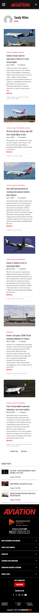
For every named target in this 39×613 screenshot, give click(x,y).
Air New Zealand (16, 97)
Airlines (9, 52)
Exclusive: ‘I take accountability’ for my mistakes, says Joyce (23, 472)
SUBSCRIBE (19, 584)
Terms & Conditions (30, 604)
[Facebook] (13, 595)
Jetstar (13, 156)
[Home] (19, 511)
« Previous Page (13, 451)
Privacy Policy (19, 604)
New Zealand (25, 444)
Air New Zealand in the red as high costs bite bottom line (23, 494)
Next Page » (24, 451)
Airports (15, 128)
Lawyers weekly (19, 373)
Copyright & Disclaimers (5, 604)
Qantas (21, 52)
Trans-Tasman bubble (12, 98)
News (22, 97)
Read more (9, 93)
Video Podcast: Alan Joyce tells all (21, 484)
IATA (12, 373)
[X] (16, 595)
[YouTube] (25, 595)
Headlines (15, 52)
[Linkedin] (19, 595)
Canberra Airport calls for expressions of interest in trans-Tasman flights (17, 58)
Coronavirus (14, 230)
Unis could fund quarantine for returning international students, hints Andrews (18, 191)
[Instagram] (22, 595)
